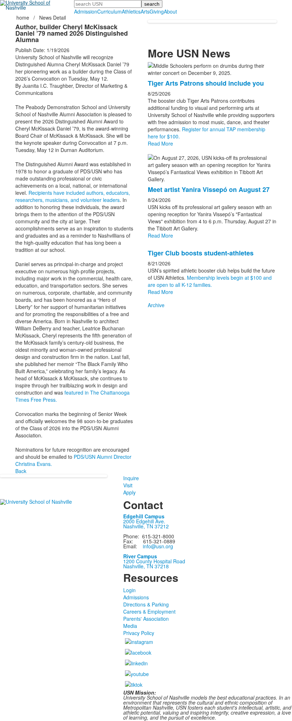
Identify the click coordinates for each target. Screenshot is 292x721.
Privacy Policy (138, 632)
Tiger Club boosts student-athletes (201, 253)
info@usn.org (158, 546)
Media (130, 625)
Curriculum (109, 11)
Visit (127, 485)
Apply (129, 492)
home (23, 17)
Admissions (136, 597)
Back (20, 470)
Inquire (131, 478)
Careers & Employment (149, 611)
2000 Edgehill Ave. (144, 521)
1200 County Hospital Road (154, 561)
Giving (157, 11)
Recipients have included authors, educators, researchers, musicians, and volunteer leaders (72, 196)
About (170, 11)
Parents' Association (146, 618)
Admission (85, 11)
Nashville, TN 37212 (146, 526)
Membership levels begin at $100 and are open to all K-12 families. (210, 281)
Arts (145, 11)
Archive (156, 305)
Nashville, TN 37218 (146, 566)
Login (129, 590)
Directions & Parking (146, 604)
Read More (160, 143)
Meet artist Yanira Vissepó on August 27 (209, 189)
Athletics (131, 11)
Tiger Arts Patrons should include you (206, 83)
